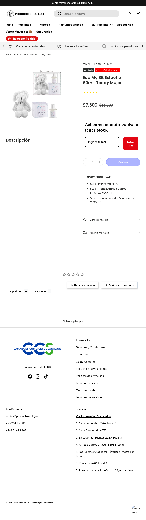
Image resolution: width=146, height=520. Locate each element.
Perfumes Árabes (71, 25)
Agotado (123, 161)
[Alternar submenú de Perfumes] (34, 25)
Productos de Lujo (22, 502)
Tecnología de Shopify (42, 502)
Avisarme (131, 143)
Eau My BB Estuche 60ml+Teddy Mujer (32, 54)
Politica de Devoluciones (91, 368)
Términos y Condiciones (90, 347)
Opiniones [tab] (16, 291)
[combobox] (86, 13)
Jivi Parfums (100, 25)
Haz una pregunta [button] (84, 285)
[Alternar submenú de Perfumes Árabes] (86, 25)
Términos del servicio (89, 397)
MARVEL (88, 63)
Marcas (45, 25)
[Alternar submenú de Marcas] (53, 25)
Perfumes (24, 25)
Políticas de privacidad (90, 375)
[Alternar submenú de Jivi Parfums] (111, 25)
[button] (138, 13)
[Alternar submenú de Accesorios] (136, 25)
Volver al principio (73, 321)
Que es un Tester (86, 390)
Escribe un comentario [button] (121, 285)
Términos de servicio (88, 383)
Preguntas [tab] (40, 291)
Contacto (82, 354)
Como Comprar (85, 361)
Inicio (9, 25)
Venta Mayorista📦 (19, 32)
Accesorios (125, 25)
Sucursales (44, 32)
